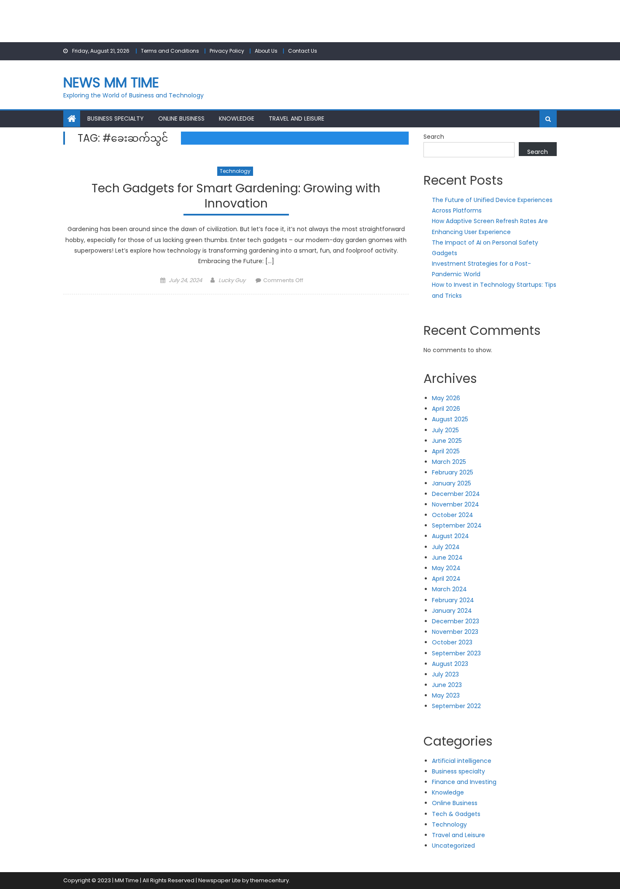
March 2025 (449, 462)
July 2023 (445, 674)
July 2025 (445, 430)
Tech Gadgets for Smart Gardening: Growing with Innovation (236, 196)
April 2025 (446, 451)
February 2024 (453, 600)
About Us (266, 50)
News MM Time (111, 82)
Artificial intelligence (461, 761)
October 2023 (452, 642)
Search (433, 136)
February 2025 (452, 472)
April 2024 (446, 578)
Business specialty (115, 118)
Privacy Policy (227, 50)
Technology (235, 171)
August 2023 (450, 664)
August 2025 (450, 419)
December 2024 (456, 494)
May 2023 (446, 695)
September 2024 (457, 525)
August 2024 (450, 536)
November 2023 (455, 632)
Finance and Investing (464, 782)
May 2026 (446, 398)
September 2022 (456, 706)
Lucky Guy (231, 280)
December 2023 (455, 621)
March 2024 (449, 589)
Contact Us (302, 50)
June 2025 (447, 440)
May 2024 (446, 568)
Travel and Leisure (296, 118)
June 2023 (447, 685)
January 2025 (451, 483)
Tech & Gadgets (456, 814)
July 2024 (446, 547)
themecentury (269, 880)
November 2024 (455, 504)
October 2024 (452, 515)
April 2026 (446, 408)
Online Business (181, 118)
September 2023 (456, 653)
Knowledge (236, 118)
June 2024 (447, 557)
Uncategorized (453, 845)
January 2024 (452, 610)
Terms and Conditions (170, 50)
